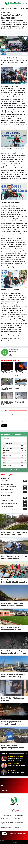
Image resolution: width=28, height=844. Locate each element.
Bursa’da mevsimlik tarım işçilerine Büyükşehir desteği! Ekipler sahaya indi (13, 581)
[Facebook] (10, 810)
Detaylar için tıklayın (14, 469)
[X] (13, 810)
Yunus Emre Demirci (13, 763)
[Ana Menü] (1, 3)
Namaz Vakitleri (6, 818)
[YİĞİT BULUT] (4, 772)
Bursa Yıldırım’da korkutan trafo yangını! (12, 699)
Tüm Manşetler (19, 822)
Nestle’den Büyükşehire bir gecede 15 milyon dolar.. (15, 759)
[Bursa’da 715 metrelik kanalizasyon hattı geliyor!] (21, 381)
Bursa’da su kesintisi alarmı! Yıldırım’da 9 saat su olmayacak (20, 401)
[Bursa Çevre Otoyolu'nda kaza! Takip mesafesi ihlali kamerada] (14, 593)
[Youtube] (18, 810)
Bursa (2, 8)
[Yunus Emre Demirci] (4, 765)
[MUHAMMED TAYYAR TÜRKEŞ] (4, 758)
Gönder (4, 426)
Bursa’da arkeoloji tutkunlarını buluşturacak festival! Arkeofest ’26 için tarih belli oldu (14, 557)
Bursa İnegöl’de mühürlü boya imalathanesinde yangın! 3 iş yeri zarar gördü (20, 373)
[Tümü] (26, 753)
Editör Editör (12, 351)
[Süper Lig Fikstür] (26, 475)
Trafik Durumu (19, 818)
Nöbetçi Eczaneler (7, 815)
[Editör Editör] (4, 352)
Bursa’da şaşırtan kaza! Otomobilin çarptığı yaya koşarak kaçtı (11, 723)
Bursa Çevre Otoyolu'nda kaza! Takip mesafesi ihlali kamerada (12, 605)
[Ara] (26, 3)
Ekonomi (15, 8)
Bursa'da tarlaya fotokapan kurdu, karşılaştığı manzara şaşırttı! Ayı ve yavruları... (13, 652)
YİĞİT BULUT (11, 770)
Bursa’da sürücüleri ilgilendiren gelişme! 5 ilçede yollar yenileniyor (13, 747)
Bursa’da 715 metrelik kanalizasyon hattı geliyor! (20, 387)
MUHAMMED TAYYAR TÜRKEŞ (15, 756)
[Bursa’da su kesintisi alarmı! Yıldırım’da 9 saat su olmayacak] (21, 395)
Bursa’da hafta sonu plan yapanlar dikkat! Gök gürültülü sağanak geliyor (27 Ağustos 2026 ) (7, 402)
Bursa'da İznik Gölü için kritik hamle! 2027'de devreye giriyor (13, 676)
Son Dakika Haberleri (7, 827)
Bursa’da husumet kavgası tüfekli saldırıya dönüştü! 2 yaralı (7, 371)
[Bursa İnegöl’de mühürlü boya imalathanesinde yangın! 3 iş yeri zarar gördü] (21, 366)
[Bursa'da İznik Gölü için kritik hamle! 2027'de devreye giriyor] (14, 664)
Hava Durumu (20, 815)
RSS (5, 833)
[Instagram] (15, 810)
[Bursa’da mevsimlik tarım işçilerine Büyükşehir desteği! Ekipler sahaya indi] (14, 569)
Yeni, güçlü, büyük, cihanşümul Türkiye (16, 773)
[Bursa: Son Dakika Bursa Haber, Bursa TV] (13, 3)
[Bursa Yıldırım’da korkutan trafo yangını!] (14, 688)
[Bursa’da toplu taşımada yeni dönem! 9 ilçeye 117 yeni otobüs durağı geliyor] (7, 381)
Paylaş (4, 53)
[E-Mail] (10, 354)
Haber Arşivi (19, 827)
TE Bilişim (17, 838)
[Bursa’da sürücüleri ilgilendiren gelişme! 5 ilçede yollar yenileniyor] (14, 735)
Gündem (8, 8)
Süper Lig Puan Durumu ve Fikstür (7, 823)
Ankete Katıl (5, 790)
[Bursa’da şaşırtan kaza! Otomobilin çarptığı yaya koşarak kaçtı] (14, 711)
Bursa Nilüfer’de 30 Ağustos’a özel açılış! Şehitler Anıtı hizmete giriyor (14, 534)
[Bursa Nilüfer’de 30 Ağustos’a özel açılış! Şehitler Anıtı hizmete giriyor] (14, 522)
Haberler (3, 12)
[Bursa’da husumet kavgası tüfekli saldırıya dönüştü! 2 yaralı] (7, 366)
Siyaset (22, 8)
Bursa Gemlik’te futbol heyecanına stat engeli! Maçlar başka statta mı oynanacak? (11, 628)
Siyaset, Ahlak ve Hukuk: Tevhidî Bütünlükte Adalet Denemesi (16, 766)
